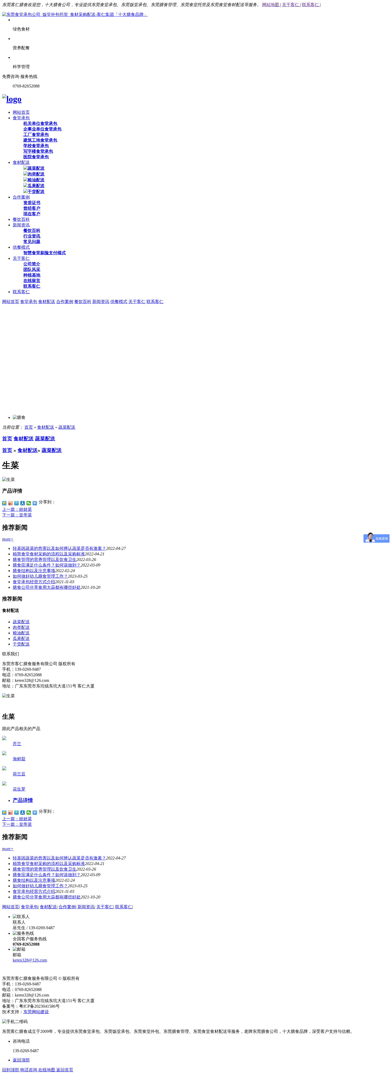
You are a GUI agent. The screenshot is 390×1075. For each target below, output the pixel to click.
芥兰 (17, 743)
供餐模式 (21, 247)
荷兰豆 (19, 774)
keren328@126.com (30, 960)
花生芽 (19, 789)
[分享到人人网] (22, 503)
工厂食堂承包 (36, 134)
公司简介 (31, 264)
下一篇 (17, 515)
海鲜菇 (19, 759)
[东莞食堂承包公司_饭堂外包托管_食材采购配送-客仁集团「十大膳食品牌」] (75, 14)
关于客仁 (291, 4)
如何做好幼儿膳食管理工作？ (40, 576)
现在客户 (31, 214)
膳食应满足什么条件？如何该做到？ (47, 565)
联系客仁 (311, 4)
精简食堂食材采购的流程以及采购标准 (49, 554)
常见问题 (31, 241)
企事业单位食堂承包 (42, 129)
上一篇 (17, 509)
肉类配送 (36, 174)
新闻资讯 (21, 225)
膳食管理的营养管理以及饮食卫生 (44, 559)
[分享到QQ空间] (4, 503)
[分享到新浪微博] (10, 503)
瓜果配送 (36, 185)
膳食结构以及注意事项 (34, 570)
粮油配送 (36, 180)
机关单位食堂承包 (40, 123)
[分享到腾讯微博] (16, 503)
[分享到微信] (29, 503)
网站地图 (271, 4)
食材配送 (21, 162)
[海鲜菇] (4, 754)
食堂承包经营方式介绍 (34, 582)
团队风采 (31, 269)
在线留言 (31, 280)
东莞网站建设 (36, 1012)
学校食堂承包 (36, 145)
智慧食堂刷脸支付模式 (44, 253)
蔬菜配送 (36, 168)
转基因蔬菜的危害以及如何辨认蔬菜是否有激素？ (59, 548)
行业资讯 (31, 236)
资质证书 (31, 202)
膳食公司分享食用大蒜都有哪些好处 (47, 587)
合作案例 (21, 197)
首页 (28, 427)
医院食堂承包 (36, 157)
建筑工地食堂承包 (40, 140)
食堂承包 (21, 118)
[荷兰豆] (4, 769)
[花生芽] (4, 784)
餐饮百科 (21, 219)
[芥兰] (4, 738)
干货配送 (36, 191)
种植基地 (31, 275)
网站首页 (21, 112)
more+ (8, 539)
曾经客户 (31, 208)
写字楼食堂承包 (38, 151)
